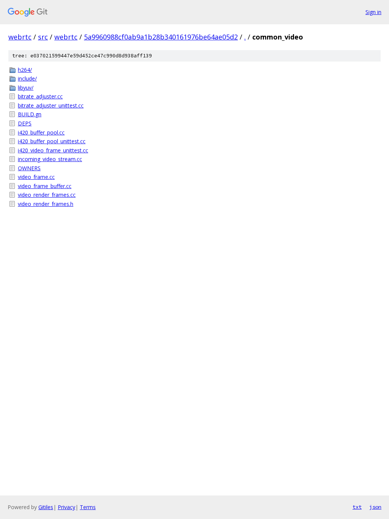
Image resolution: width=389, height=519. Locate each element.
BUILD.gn (29, 114)
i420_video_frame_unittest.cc (53, 150)
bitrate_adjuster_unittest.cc (51, 105)
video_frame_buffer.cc (44, 186)
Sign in (373, 12)
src (43, 36)
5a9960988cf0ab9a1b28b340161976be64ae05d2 (161, 36)
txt (357, 506)
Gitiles (45, 507)
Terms (88, 507)
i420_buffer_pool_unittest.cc (51, 141)
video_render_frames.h (45, 203)
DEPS (25, 123)
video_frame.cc (36, 176)
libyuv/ (25, 87)
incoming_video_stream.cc (50, 159)
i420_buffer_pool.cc (41, 132)
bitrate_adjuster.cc (40, 96)
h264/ (25, 69)
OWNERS (29, 168)
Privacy (66, 507)
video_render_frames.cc (47, 194)
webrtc (20, 36)
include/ (27, 78)
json (375, 506)
